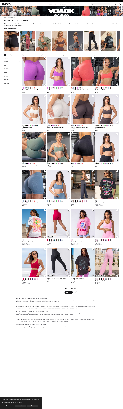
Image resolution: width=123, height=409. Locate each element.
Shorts (9, 55)
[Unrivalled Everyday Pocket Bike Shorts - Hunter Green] (62, 240)
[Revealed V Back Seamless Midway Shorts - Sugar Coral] (34, 88)
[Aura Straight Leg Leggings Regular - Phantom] (72, 201)
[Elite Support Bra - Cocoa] (101, 240)
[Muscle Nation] (6, 4)
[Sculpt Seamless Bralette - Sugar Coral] (96, 88)
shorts (93, 23)
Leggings (26, 55)
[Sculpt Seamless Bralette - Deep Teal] (37, 125)
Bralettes (14, 55)
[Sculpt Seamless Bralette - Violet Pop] (47, 88)
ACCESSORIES (71, 4)
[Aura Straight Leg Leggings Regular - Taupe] (73, 201)
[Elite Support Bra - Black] (98, 240)
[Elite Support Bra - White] (99, 240)
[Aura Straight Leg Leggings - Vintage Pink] (96, 279)
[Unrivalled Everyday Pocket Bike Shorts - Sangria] (53, 240)
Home (5, 17)
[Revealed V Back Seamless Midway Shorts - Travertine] (32, 88)
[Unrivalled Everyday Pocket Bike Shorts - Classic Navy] (60, 240)
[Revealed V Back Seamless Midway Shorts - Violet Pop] (23, 88)
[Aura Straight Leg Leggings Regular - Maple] (82, 201)
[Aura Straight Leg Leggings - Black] (101, 279)
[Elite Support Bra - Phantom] (110, 240)
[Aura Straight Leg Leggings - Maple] (103, 279)
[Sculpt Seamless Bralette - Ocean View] (47, 201)
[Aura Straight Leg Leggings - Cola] (107, 279)
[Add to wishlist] (45, 58)
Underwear (97, 55)
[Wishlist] (115, 4)
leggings (77, 23)
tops (98, 23)
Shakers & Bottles (111, 55)
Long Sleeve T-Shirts (66, 55)
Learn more (19, 402)
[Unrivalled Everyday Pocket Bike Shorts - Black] (49, 240)
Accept (20, 405)
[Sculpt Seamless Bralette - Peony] (58, 88)
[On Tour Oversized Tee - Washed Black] (96, 201)
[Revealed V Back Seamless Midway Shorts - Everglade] (28, 88)
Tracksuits (104, 55)
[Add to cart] (44, 85)
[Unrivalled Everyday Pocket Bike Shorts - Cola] (56, 240)
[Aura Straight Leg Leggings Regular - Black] (75, 201)
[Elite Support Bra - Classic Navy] (105, 240)
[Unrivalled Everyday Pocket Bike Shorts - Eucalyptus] (58, 240)
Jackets (73, 55)
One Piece (79, 55)
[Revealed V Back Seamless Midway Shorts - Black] (27, 88)
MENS (55, 4)
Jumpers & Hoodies (47, 55)
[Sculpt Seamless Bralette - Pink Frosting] (55, 88)
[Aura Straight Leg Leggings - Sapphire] (105, 279)
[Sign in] (117, 4)
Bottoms (58, 55)
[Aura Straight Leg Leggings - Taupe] (98, 279)
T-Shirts (31, 55)
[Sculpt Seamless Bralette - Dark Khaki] (49, 88)
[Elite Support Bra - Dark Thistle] (107, 240)
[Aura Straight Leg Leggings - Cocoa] (99, 279)
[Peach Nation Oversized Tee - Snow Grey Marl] (23, 240)
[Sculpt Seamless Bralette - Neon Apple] (56, 88)
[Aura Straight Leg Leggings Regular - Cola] (81, 201)
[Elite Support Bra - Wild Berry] (108, 240)
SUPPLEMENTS (62, 4)
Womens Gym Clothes (12, 17)
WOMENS (50, 4)
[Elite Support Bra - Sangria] (103, 240)
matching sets (88, 23)
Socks (117, 55)
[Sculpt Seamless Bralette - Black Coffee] (96, 125)
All (5, 55)
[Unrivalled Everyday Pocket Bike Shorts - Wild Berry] (47, 240)
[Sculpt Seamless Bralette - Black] (53, 88)
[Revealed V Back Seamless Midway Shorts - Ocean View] (25, 88)
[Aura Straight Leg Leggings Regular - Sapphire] (79, 201)
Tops (54, 55)
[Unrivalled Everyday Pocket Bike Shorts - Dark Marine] (55, 240)
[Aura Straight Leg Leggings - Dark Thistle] (110, 279)
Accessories (90, 55)
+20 (39, 125)
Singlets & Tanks (37, 55)
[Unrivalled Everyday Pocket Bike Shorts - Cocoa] (51, 240)
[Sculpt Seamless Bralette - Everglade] (47, 163)
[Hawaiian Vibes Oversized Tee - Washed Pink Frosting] (72, 240)
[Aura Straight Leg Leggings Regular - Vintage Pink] (84, 201)
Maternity (84, 55)
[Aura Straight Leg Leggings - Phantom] (108, 279)
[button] (120, 4)
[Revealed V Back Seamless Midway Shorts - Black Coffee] (30, 88)
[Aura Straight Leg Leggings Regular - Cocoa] (77, 201)
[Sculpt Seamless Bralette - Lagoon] (60, 88)
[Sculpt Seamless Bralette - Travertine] (51, 88)
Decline (32, 405)
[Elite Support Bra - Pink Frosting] (96, 240)
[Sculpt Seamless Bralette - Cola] (62, 88)
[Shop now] (61, 11)
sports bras (82, 23)
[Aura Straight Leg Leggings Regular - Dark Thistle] (86, 201)
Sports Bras (19, 55)
